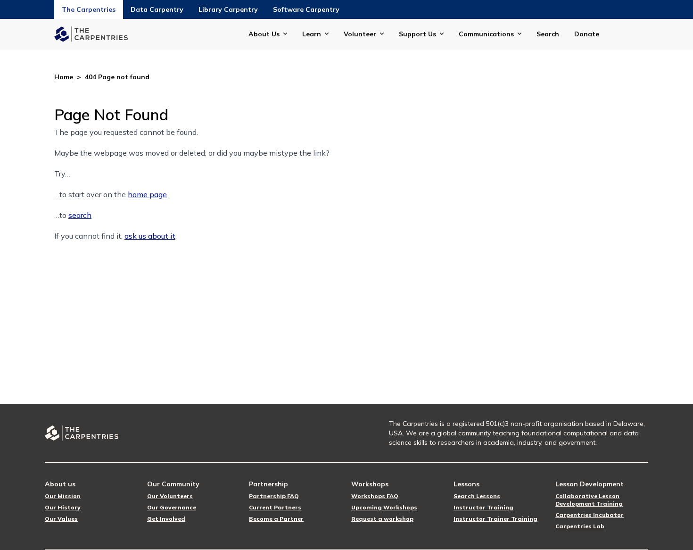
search (79, 215)
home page (147, 194)
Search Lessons (477, 496)
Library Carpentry (228, 9)
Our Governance (171, 507)
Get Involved (166, 518)
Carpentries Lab (579, 526)
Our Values (61, 518)
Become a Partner (276, 518)
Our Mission (63, 496)
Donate (586, 34)
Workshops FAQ (374, 496)
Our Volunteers (170, 496)
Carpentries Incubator (589, 514)
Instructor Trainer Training (495, 518)
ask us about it (149, 236)
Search (547, 34)
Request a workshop (382, 518)
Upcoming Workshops (384, 507)
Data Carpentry (157, 9)
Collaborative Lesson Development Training (589, 499)
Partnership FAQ (274, 496)
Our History (63, 507)
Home (63, 77)
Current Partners (275, 507)
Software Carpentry (306, 9)
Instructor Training (483, 507)
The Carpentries (89, 9)
